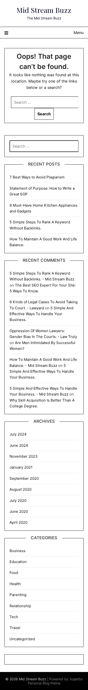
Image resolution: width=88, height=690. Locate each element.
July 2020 (18, 500)
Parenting (18, 594)
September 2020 (24, 478)
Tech (14, 616)
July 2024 (18, 434)
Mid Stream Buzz (44, 10)
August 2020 (21, 489)
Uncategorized (22, 639)
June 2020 (19, 511)
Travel (15, 627)
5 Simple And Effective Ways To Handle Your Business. (41, 314)
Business (17, 550)
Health (15, 583)
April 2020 (18, 522)
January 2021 (21, 467)
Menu (79, 32)
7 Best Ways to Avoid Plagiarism (37, 177)
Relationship (20, 606)
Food (14, 572)
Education (18, 561)
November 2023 (24, 456)
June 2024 (19, 445)
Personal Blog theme (44, 683)
